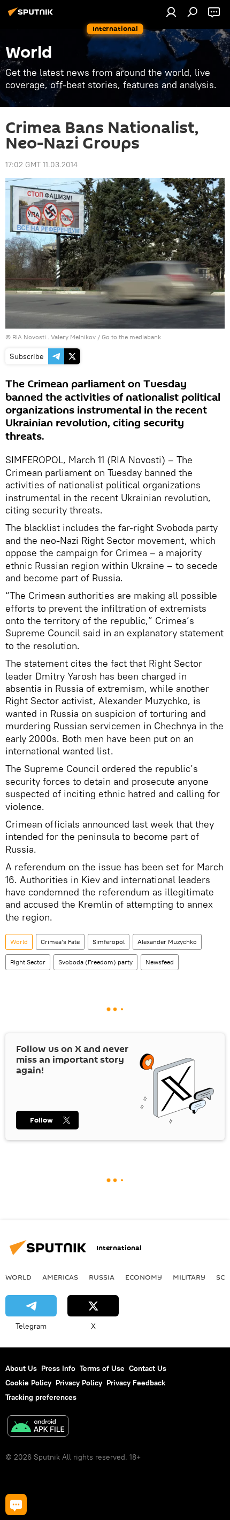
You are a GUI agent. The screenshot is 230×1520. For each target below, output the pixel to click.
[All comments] (16, 1504)
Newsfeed (159, 962)
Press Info (58, 1368)
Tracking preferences (40, 1397)
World (19, 942)
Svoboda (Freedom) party (95, 962)
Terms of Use (102, 1368)
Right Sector (27, 962)
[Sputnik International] (32, 16)
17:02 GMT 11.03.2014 (41, 164)
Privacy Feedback (135, 1383)
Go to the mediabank (131, 337)
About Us (21, 1368)
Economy (143, 1277)
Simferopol (109, 942)
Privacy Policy (79, 1383)
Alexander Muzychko (167, 942)
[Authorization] (171, 11)
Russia (101, 1277)
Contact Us (147, 1368)
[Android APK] (38, 1427)
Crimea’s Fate (60, 942)
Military (189, 1277)
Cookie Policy (28, 1383)
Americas (60, 1277)
